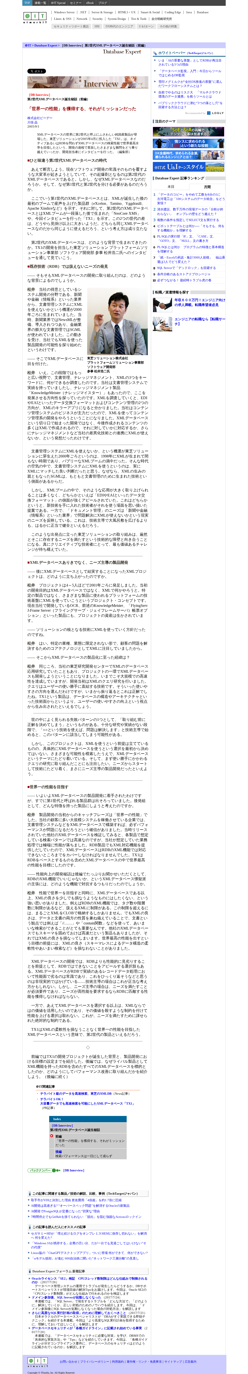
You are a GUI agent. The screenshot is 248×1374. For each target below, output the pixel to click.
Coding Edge (173, 12)
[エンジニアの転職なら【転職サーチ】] (162, 324)
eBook (90, 3)
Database (203, 12)
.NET (83, 12)
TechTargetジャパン (200, 53)
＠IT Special (58, 3)
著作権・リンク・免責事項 (144, 1361)
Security (98, 19)
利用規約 (118, 1361)
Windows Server (64, 12)
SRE (97, 26)
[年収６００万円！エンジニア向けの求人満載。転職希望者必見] (162, 305)
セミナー (76, 3)
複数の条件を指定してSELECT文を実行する (188, 220)
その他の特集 (168, 26)
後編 (58, 1151)
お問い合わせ (68, 1361)
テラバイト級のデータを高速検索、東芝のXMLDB (76, 1093)
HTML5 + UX (127, 12)
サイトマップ (173, 1361)
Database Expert (45, 45)
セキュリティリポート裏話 (71, 26)
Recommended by (195, 113)
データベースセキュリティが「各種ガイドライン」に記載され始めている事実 (87, 1328)
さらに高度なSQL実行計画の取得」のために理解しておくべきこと (79, 1313)
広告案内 (190, 1361)
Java (189, 12)
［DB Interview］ (62, 1125)
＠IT (28, 45)
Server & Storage (102, 12)
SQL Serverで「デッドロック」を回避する (186, 268)
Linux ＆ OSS (62, 19)
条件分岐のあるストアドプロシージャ (184, 274)
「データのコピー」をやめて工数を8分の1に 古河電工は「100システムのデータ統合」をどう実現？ (191, 199)
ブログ (102, 3)
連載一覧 (40, 3)
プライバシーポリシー (94, 1361)
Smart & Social (150, 12)
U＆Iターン (146, 26)
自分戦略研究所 (162, 19)
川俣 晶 (32, 122)
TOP (27, 3)
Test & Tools (139, 19)
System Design (117, 19)
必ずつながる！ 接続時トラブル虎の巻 (184, 280)
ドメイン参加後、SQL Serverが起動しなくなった (66, 1297)
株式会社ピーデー (40, 118)
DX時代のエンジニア (119, 26)
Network (82, 19)
